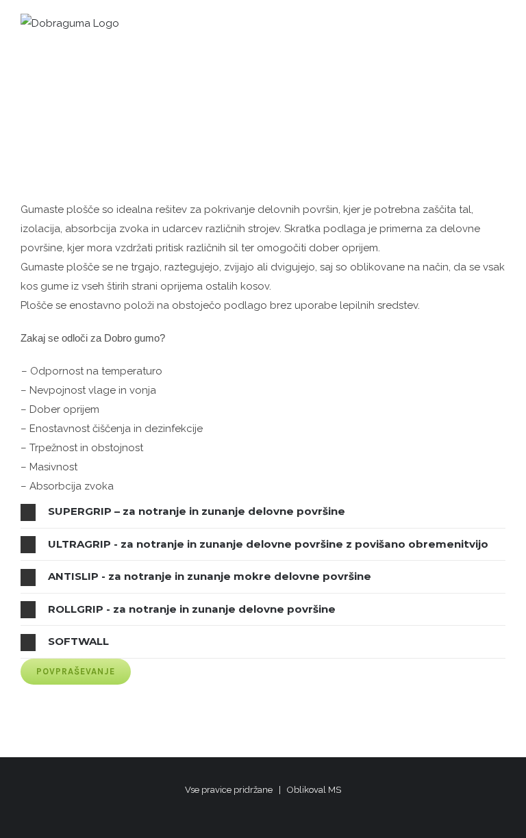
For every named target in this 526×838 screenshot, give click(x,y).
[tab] (263, 511)
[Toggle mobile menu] (499, 28)
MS (334, 790)
